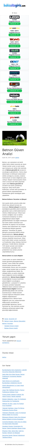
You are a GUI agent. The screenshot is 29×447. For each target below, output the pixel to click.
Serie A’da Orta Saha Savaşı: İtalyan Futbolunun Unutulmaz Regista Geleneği (13, 376)
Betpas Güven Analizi (11, 328)
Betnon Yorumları (7, 323)
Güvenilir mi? (13, 319)
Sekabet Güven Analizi (11, 326)
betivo (4, 357)
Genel (6, 319)
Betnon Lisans (8, 321)
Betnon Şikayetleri (19, 321)
